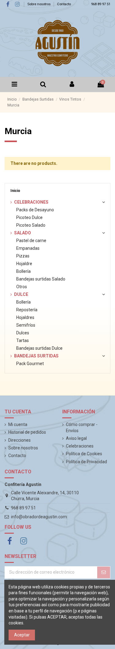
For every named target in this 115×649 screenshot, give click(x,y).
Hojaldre (24, 263)
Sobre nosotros (39, 4)
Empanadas (28, 248)
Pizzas (22, 255)
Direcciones (19, 440)
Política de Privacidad (86, 461)
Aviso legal (76, 438)
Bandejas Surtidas (36, 355)
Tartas (22, 340)
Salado (22, 232)
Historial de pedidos (27, 432)
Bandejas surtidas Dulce (39, 348)
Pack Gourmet (30, 363)
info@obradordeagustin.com (39, 516)
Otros (21, 286)
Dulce (21, 294)
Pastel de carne (31, 240)
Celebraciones (31, 202)
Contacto (64, 4)
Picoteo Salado (30, 225)
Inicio (15, 191)
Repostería (26, 309)
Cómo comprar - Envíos (82, 427)
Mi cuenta (17, 424)
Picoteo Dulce (29, 217)
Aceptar (22, 634)
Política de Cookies (84, 453)
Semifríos (25, 325)
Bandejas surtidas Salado (40, 279)
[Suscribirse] (103, 572)
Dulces (22, 332)
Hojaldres (25, 317)
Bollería (23, 271)
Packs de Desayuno (35, 209)
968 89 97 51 (100, 4)
